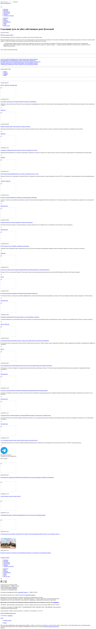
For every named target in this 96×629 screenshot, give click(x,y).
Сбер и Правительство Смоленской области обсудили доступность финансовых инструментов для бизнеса (26, 365)
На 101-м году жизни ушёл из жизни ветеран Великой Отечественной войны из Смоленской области (25, 269)
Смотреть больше (5, 557)
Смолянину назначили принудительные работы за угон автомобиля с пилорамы (20, 317)
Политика (5, 20)
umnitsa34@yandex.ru (23, 592)
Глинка (5, 71)
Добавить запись (7, 620)
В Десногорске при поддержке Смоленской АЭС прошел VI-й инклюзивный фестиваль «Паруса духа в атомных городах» (30, 534)
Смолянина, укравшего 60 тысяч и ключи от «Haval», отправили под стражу (19, 150)
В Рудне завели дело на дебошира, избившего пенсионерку (15, 246)
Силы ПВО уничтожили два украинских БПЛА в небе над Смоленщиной (18, 101)
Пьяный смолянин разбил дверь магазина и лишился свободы (15, 126)
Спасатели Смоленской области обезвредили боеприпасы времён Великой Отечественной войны (24, 390)
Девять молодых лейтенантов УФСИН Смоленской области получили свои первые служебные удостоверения (27, 477)
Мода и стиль (6, 25)
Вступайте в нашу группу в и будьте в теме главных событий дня (20, 61)
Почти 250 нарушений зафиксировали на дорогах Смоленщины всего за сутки (19, 173)
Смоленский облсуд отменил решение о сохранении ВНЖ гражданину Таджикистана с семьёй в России (26, 415)
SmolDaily (10, 615)
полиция (5, 72)
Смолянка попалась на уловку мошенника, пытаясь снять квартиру (17, 222)
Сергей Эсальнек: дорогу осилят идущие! (11, 496)
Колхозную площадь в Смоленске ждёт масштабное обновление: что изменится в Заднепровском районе (26, 552)
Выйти (5, 622)
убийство (5, 74)
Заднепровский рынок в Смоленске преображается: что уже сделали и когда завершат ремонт (23, 515)
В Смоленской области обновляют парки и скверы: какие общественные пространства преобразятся (25, 340)
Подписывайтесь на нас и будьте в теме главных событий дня (18, 60)
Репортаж (5, 10)
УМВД (5, 75)
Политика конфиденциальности (8, 613)
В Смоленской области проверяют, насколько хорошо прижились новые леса (19, 293)
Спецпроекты (6, 11)
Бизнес (5, 23)
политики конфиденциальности (51, 626)
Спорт (4, 24)
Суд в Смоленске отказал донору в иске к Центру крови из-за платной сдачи (19, 440)
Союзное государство (8, 15)
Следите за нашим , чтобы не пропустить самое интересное (19, 59)
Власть (5, 19)
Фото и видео (6, 13)
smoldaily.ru (56, 602)
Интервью (5, 9)
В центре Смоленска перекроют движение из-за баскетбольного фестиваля (19, 197)
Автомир (5, 14)
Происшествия (6, 21)
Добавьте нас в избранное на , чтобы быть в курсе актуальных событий (19, 64)
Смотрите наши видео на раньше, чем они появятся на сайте (19, 63)
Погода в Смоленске (5, 3)
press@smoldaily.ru (13, 587)
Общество (5, 18)
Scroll (2, 618)
